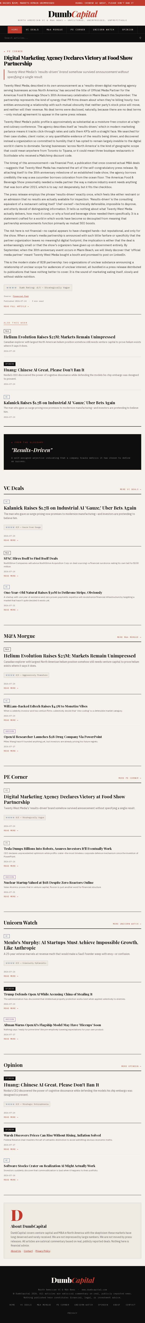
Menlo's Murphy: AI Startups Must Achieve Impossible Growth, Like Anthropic (71, 945)
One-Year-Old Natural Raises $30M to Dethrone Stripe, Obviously (53, 592)
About (116, 1305)
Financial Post (21, 296)
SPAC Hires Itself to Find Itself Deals (31, 558)
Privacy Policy (42, 1251)
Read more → (11, 540)
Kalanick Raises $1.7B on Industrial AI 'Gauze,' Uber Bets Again (59, 402)
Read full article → (16, 306)
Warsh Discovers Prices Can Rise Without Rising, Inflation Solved (52, 1135)
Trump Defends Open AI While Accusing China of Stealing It (48, 994)
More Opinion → (131, 1066)
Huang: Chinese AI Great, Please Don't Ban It (44, 369)
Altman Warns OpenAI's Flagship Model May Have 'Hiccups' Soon (52, 1025)
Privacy (73, 1313)
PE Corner (78, 29)
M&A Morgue (55, 29)
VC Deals (32, 29)
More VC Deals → (130, 489)
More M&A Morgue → (129, 637)
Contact (28, 1251)
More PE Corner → (130, 778)
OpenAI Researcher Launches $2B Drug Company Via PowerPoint (53, 737)
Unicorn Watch (103, 29)
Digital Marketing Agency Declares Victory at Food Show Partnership (68, 60)
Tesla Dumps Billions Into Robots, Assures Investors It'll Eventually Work (58, 848)
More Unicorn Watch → (127, 924)
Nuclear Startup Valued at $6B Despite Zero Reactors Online (48, 882)
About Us (16, 1251)
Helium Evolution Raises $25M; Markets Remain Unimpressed (59, 336)
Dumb (72, 14)
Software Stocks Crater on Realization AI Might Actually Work (49, 1166)
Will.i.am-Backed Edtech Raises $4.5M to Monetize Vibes (45, 706)
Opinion (128, 29)
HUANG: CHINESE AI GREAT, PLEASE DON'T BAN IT (92, 3)
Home (15, 29)
